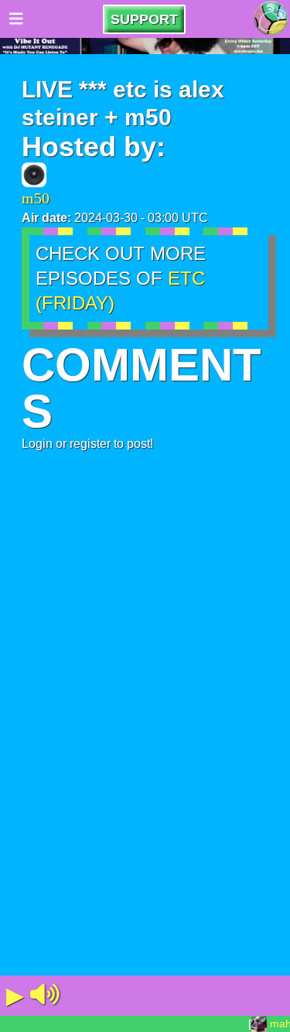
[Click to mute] (45, 996)
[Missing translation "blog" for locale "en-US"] (270, 19)
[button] (45, 996)
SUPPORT (144, 19)
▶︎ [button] (15, 995)
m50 (35, 198)
